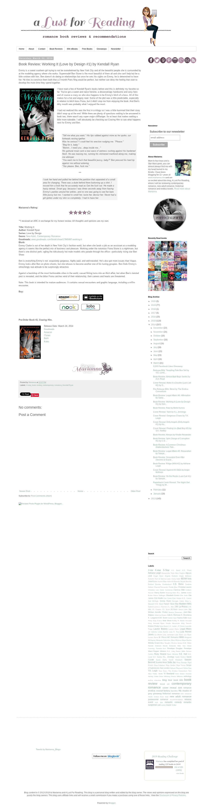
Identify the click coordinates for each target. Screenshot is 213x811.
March (156, 363)
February (157, 490)
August (156, 343)
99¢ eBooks (72, 49)
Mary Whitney (176, 640)
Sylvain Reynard (176, 668)
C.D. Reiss (178, 584)
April (155, 359)
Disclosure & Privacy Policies (172, 795)
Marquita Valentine (163, 640)
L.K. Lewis (172, 626)
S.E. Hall (183, 654)
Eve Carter (168, 598)
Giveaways (102, 49)
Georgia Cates (178, 601)
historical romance (171, 693)
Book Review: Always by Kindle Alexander (172, 435)
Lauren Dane (173, 629)
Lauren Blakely (160, 629)
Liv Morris (158, 635)
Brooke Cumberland (163, 584)
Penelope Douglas (175, 648)
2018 (153, 309)
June (155, 351)
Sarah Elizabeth (176, 660)
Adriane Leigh (154, 573)
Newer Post (24, 491)
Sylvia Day (187, 668)
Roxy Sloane (160, 654)
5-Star (166, 570)
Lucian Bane (153, 637)
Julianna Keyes (161, 615)
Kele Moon (167, 621)
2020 (153, 301)
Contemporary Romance (48, 236)
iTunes (47, 335)
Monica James (176, 643)
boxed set (165, 684)
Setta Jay (171, 662)
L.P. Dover (181, 626)
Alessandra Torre (167, 573)
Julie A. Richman (174, 615)
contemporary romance (52, 385)
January (157, 494)
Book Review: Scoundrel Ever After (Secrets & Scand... (169, 458)
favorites (174, 691)
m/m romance (186, 694)
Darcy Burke (159, 593)
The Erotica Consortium (177, 671)
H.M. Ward (159, 604)
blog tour (167, 680)
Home (21, 49)
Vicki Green (180, 674)
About (31, 49)
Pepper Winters (159, 651)
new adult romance (180, 696)
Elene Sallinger (159, 595)
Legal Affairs (185, 629)
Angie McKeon (185, 576)
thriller (174, 705)
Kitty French (186, 623)
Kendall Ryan (68, 385)
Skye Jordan (171, 665)
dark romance (185, 688)
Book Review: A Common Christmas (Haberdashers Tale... (169, 446)
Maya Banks (186, 640)
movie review (153, 697)
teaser (168, 705)
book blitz (178, 680)
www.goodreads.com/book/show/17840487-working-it (56, 239)
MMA (181, 637)
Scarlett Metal (161, 662)
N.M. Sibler (187, 643)
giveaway (157, 693)
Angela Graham (171, 576)
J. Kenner (163, 607)
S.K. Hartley (157, 657)
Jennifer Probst (161, 612)
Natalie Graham (154, 646)
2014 (153, 324)
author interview (154, 680)
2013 (153, 498)
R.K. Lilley (171, 651)
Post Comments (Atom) (41, 496)
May (155, 355)
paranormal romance (158, 699)
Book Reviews (56, 49)
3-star (150, 570)
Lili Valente (152, 632)
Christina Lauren (185, 587)
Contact (41, 49)
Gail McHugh (153, 601)
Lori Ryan (187, 635)
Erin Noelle (158, 598)
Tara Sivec (163, 671)
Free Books (87, 49)
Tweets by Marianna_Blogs (48, 749)
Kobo (46, 341)
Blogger (111, 803)
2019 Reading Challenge (165, 756)
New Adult (31, 236)
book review (37, 385)
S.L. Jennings (168, 657)
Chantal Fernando (161, 587)
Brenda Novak (179, 581)
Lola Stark (179, 635)
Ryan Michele (172, 654)
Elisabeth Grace (173, 595)
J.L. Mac (170, 607)
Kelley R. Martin (178, 621)
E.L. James (182, 593)
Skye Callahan (159, 665)
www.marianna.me (156, 177)
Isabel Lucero (153, 607)
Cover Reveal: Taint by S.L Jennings (169, 412)
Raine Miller (180, 651)
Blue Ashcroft (168, 581)
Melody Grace (154, 643)
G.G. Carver (186, 598)
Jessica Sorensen (175, 612)
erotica (151, 690)
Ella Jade (184, 595)
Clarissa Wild (179, 590)
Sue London (165, 668)
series (163, 705)
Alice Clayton (180, 573)
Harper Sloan (169, 604)
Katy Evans (157, 621)
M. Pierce (163, 637)
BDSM (184, 579)
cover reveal (170, 687)
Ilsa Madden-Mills (183, 604)
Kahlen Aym (172, 618)
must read (164, 697)
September (158, 340)
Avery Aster (175, 579)
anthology (187, 676)
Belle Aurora (158, 581)
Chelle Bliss (173, 587)
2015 (153, 321)
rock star (159, 702)
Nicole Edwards (169, 646)
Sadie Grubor (180, 657)
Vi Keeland (169, 673)
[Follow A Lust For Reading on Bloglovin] (106, 758)
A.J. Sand (175, 570)
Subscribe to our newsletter (167, 131)
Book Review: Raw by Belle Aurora (169, 408)
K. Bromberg (186, 615)
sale (159, 705)
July (155, 347)
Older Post (135, 491)
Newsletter (116, 49)
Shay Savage (181, 662)
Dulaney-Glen (171, 593)
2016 (153, 317)
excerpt (159, 691)
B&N (46, 338)
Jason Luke (183, 609)
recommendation (176, 699)
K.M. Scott (162, 618)
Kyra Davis (164, 626)
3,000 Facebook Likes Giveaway (168, 366)
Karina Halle (182, 618)
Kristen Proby (153, 626)
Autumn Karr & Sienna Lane (159, 579)
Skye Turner (181, 665)
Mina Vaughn (165, 643)
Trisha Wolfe (158, 674)
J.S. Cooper (156, 609)
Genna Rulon (165, 601)
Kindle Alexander (173, 623)
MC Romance (173, 637)
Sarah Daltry (161, 660)
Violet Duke (158, 676)
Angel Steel (158, 576)
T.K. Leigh (153, 671)
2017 (153, 313)
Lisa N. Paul (174, 632)
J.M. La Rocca (181, 606)
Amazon (48, 332)
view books (180, 773)
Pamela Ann (161, 648)
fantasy (167, 691)
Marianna (159, 761)
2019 (153, 305)
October (157, 336)
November (158, 332)
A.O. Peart (186, 570)
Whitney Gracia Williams (173, 676)
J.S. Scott (166, 609)
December (158, 328)
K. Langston (153, 618)
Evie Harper (177, 598)
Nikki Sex (181, 646)
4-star (28, 385)
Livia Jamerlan (168, 635)
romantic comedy (173, 702)
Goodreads (49, 329)
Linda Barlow (163, 632)
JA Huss (174, 609)
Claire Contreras (166, 590)
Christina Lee (153, 590)
